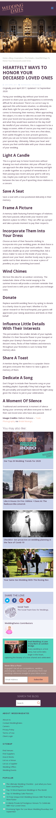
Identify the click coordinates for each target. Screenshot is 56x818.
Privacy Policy (8, 729)
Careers (6, 726)
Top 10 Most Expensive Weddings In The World (26, 790)
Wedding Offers (9, 767)
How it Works (8, 757)
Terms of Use (8, 733)
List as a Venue (9, 760)
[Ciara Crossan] (9, 633)
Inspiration (25, 85)
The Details (36, 85)
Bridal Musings (25, 421)
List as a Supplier (10, 763)
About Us (7, 720)
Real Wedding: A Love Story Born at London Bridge (38, 643)
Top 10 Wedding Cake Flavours (19, 793)
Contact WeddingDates (12, 723)
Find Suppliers (9, 753)
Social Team (23, 607)
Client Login (8, 736)
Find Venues (8, 750)
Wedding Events (9, 770)
